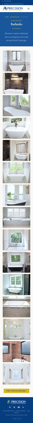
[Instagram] (14, 407)
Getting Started (20, 410)
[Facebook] (10, 407)
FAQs (28, 410)
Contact (16, 412)
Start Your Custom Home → (16, 391)
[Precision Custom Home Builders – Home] (13, 8)
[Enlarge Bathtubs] (16, 61)
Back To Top (17, 418)
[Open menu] (28, 8)
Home (7, 17)
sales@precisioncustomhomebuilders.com (14, 4)
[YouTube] (19, 407)
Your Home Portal (8, 410)
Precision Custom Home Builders (15, 415)
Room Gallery (15, 17)
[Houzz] (23, 407)
